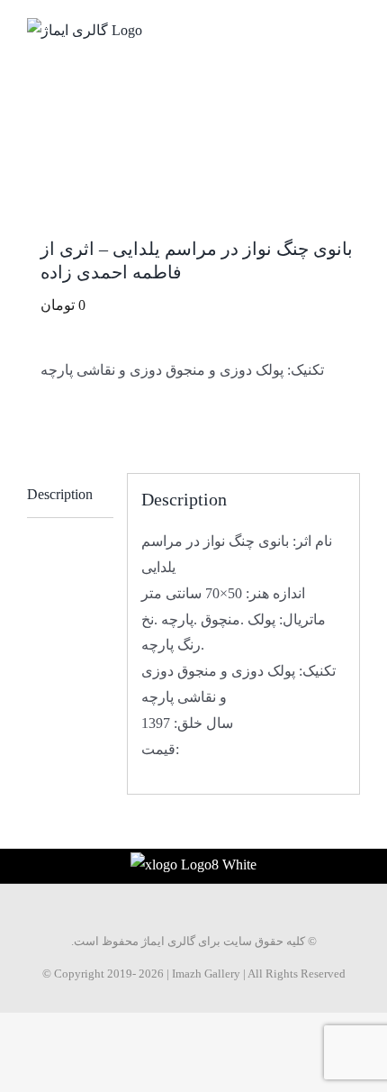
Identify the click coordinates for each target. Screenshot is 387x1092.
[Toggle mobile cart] (320, 27)
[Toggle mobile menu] (353, 27)
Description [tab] (60, 494)
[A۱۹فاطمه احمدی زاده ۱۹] (193, 179)
